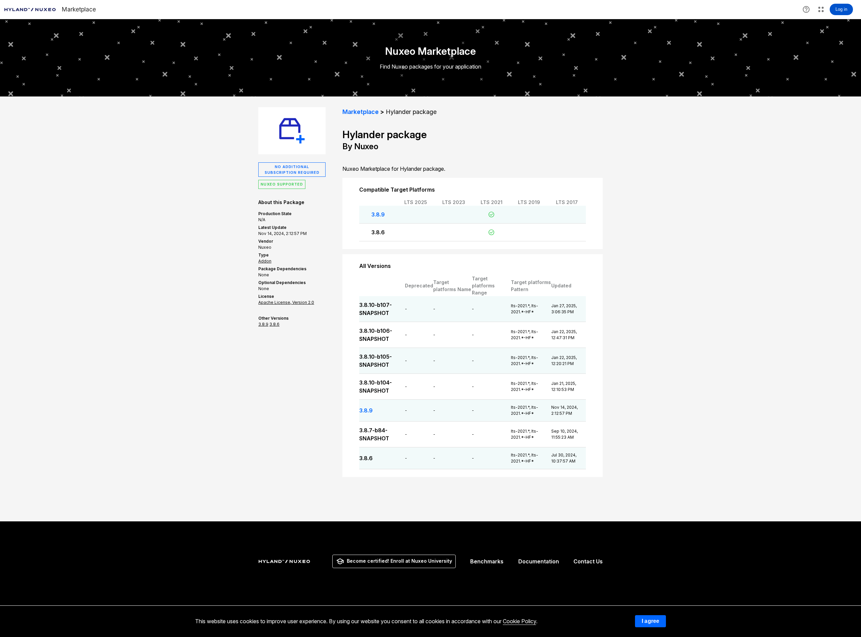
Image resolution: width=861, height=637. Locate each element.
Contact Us (588, 561)
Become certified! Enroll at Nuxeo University (399, 561)
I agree (650, 621)
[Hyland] (285, 561)
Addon (264, 261)
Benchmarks (486, 561)
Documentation (538, 561)
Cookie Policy (519, 621)
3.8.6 (378, 232)
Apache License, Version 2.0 (286, 302)
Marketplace (360, 111)
